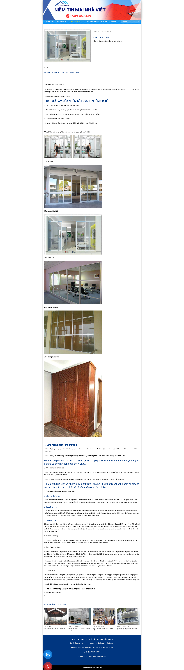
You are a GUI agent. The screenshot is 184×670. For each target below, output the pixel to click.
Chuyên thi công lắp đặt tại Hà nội (54, 628)
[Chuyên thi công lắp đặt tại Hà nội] (55, 616)
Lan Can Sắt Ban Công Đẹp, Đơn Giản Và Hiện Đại (127, 629)
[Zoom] (46, 59)
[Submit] (138, 21)
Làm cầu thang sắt (77, 21)
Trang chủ (50, 21)
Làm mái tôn (61, 21)
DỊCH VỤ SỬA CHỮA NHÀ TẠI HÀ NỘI (103, 629)
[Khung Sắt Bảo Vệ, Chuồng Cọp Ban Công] (80, 616)
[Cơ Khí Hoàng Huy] (53, 9)
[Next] (139, 621)
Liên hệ (113, 21)
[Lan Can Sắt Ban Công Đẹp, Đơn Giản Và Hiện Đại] (128, 616)
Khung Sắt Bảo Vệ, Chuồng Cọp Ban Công (80, 629)
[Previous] (44, 621)
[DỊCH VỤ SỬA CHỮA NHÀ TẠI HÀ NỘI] (104, 616)
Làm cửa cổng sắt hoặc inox (97, 21)
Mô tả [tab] (46, 67)
